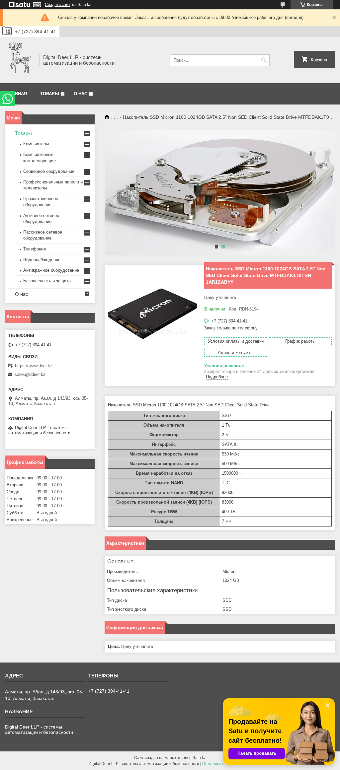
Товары (49, 93)
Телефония (34, 248)
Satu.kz (199, 757)
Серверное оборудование (48, 171)
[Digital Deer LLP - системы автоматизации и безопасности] (20, 60)
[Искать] (264, 60)
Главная (17, 93)
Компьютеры (36, 143)
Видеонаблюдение (41, 259)
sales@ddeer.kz (30, 374)
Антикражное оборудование (51, 270)
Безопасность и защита (47, 280)
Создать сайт (57, 4)
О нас (80, 93)
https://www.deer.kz (33, 365)
